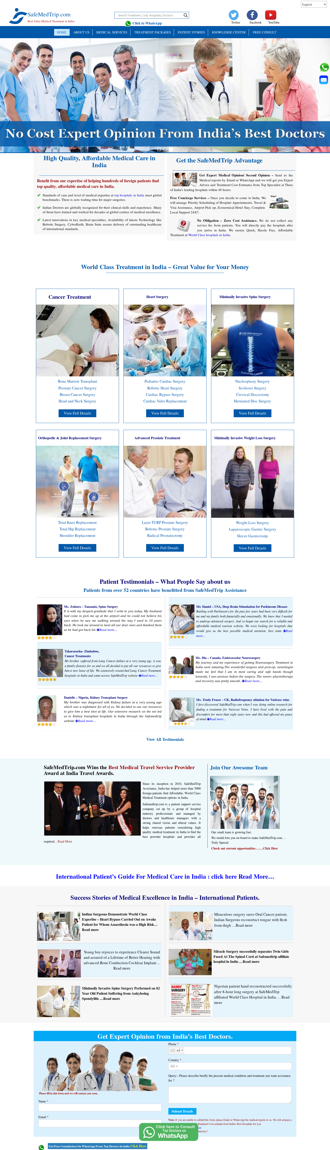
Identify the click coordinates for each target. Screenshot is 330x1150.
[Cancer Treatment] (77, 340)
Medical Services (111, 32)
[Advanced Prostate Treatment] (165, 481)
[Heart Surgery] (165, 340)
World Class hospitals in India (209, 235)
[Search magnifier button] (186, 15)
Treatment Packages (152, 32)
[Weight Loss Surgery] (252, 481)
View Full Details (77, 413)
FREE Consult (264, 32)
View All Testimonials (165, 739)
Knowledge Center (229, 32)
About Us (81, 32)
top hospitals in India (129, 195)
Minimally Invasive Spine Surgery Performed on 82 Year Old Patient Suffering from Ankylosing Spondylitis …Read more (121, 993)
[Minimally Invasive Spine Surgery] (252, 340)
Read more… (108, 630)
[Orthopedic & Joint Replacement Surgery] (77, 481)
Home (61, 32)
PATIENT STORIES (191, 32)
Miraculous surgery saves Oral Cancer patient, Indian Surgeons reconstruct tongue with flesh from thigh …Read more (250, 920)
